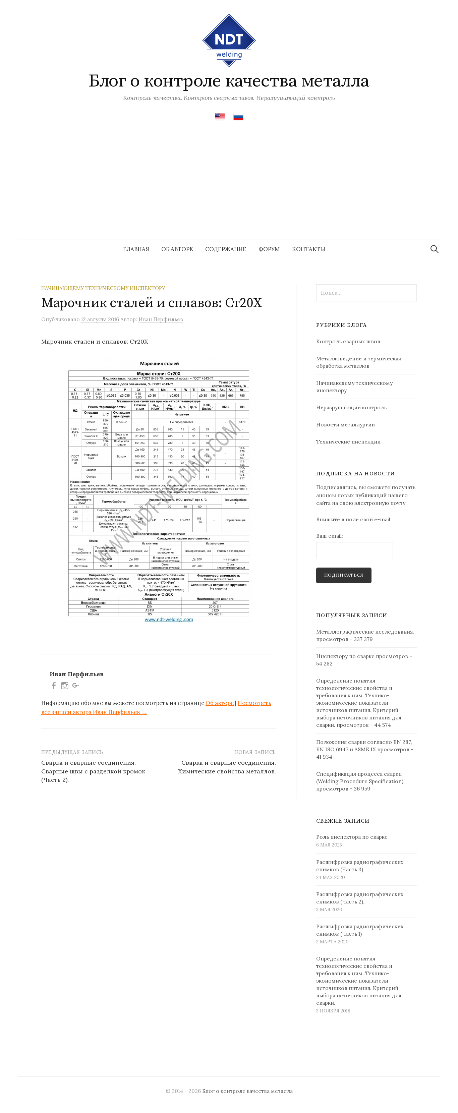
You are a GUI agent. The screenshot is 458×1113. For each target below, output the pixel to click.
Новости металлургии (345, 424)
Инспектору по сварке (345, 656)
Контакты (308, 249)
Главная (136, 249)
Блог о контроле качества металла (229, 81)
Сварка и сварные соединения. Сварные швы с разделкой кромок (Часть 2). (93, 771)
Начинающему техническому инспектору (103, 288)
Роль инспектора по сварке (352, 836)
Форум (269, 249)
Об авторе (177, 249)
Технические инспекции (348, 441)
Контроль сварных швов (348, 341)
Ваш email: (329, 535)
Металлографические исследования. (365, 631)
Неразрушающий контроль (351, 407)
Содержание (225, 249)
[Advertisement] (229, 189)
